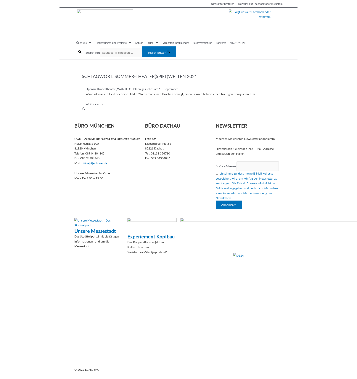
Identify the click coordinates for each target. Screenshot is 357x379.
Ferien (150, 43)
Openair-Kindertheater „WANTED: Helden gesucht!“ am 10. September (132, 89)
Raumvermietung (202, 43)
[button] (80, 51)
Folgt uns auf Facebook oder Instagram (260, 4)
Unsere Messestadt (95, 230)
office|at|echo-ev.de (94, 163)
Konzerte (221, 43)
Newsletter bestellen (222, 4)
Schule (139, 43)
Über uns (81, 43)
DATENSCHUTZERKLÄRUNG (252, 225)
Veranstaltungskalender (176, 43)
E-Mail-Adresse (226, 166)
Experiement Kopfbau (151, 236)
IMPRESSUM (242, 220)
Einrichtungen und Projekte (111, 43)
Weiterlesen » (94, 104)
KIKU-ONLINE (238, 43)
